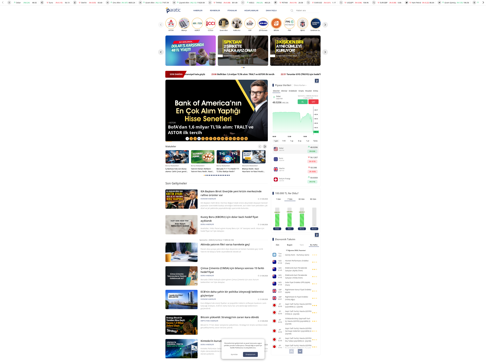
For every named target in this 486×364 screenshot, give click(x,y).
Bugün (289, 245)
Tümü (315, 141)
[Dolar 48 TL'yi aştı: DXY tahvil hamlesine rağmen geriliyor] (190, 50)
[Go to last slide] (161, 52)
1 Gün (278, 199)
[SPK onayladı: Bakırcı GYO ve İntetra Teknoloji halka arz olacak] (243, 50)
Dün (277, 245)
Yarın (302, 245)
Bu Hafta (313, 245)
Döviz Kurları (300, 85)
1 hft (284, 141)
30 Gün (301, 199)
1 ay (291, 141)
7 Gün (290, 199)
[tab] (242, 67)
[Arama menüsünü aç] (291, 10)
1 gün (276, 141)
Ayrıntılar (234, 354)
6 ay (299, 141)
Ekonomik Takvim (285, 239)
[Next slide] (483, 3)
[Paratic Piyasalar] (317, 81)
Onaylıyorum (250, 354)
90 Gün (313, 199)
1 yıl (307, 141)
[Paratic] (173, 10)
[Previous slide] (3, 3)
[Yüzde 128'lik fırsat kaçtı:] (295, 50)
